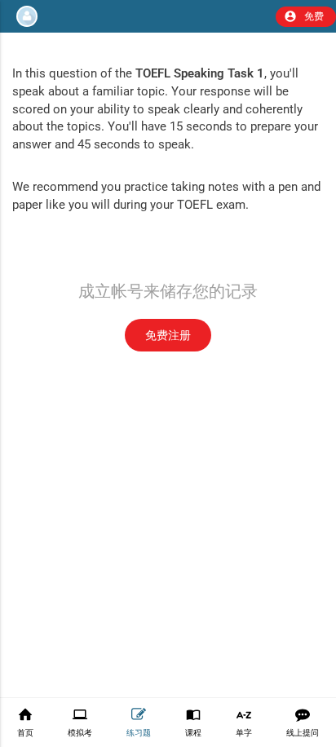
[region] (168, 357)
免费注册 (168, 335)
